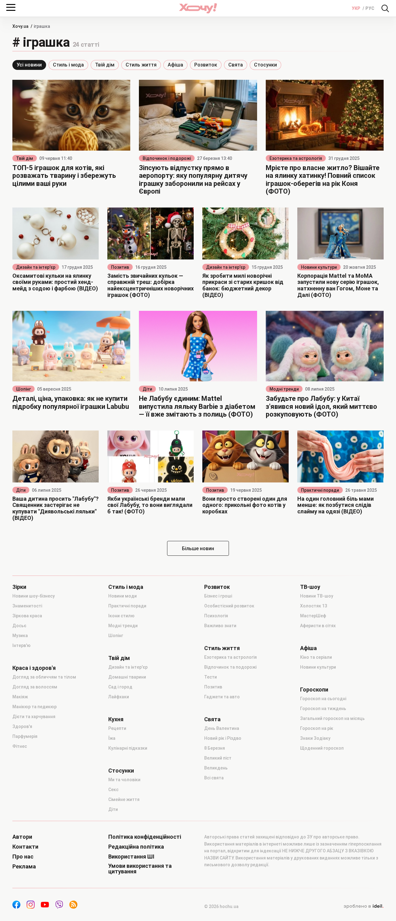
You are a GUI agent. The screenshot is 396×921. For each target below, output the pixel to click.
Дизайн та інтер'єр (35, 267)
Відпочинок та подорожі (230, 667)
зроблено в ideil (363, 906)
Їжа (111, 738)
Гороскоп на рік (316, 728)
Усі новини (29, 65)
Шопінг (23, 389)
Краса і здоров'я (34, 668)
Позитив (120, 267)
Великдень (216, 767)
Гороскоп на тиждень (323, 708)
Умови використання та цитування (140, 868)
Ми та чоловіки (124, 779)
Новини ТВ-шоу (316, 595)
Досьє (19, 625)
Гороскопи (314, 689)
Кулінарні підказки (127, 748)
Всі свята (214, 777)
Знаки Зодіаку (315, 738)
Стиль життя (141, 65)
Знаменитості (27, 605)
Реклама (24, 866)
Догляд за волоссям (34, 686)
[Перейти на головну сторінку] (198, 8)
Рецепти (117, 728)
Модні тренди (284, 389)
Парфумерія (24, 736)
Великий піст (217, 758)
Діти (147, 389)
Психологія (216, 615)
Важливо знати (220, 625)
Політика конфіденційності (144, 837)
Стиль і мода (68, 65)
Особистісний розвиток (229, 605)
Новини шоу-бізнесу (33, 595)
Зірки (19, 587)
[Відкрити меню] (10, 7)
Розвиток (205, 65)
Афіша (175, 65)
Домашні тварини (127, 677)
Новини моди (122, 595)
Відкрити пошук (385, 8)
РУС (369, 8)
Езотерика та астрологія (295, 158)
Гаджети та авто (222, 696)
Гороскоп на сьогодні (323, 698)
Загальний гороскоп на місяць (332, 718)
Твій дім (104, 65)
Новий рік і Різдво (222, 738)
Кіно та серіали (316, 657)
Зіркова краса (27, 615)
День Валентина (221, 728)
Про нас (22, 856)
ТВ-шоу (310, 587)
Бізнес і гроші (218, 595)
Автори (22, 837)
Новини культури (319, 267)
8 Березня (214, 748)
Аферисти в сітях (318, 625)
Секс (113, 789)
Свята (235, 65)
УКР (356, 8)
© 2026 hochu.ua (221, 906)
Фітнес (19, 746)
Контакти (25, 847)
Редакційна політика (136, 847)
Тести (210, 677)
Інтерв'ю (21, 645)
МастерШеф (313, 615)
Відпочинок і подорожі (167, 158)
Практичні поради (320, 490)
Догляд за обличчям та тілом (44, 677)
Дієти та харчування (33, 716)
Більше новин (198, 548)
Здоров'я (22, 726)
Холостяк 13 (313, 605)
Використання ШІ (131, 856)
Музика (20, 635)
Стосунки (265, 65)
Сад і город (120, 686)
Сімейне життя (124, 799)
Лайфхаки (118, 696)
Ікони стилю (121, 615)
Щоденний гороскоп (322, 748)
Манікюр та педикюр (34, 706)
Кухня (115, 719)
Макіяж (20, 696)
